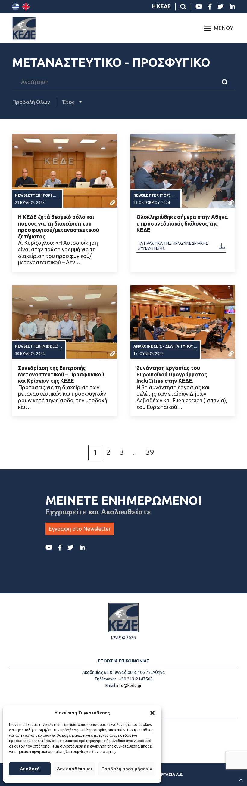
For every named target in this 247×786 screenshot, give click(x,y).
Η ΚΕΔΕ (161, 6)
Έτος (69, 102)
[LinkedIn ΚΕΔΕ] (232, 6)
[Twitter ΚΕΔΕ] (220, 6)
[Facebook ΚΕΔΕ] (209, 6)
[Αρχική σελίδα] (24, 28)
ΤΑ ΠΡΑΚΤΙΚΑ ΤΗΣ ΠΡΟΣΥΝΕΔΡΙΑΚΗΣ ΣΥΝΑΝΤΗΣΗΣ (173, 245)
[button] (152, 713)
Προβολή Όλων (31, 102)
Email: (110, 685)
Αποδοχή (30, 768)
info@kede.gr (129, 685)
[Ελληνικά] (15, 6)
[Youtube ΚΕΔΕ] (198, 6)
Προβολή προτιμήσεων (127, 768)
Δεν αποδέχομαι (74, 768)
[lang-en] (26, 6)
